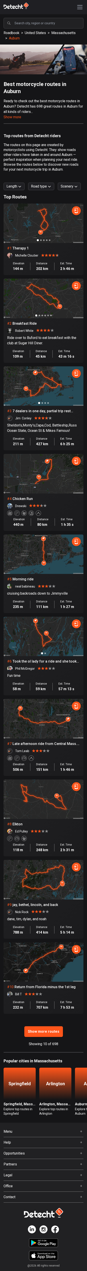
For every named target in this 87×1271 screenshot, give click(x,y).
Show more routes (43, 1031)
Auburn (14, 38)
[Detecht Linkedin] (32, 1230)
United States (35, 33)
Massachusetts (63, 33)
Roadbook (11, 33)
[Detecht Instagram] (43, 1230)
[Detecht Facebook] (55, 1230)
